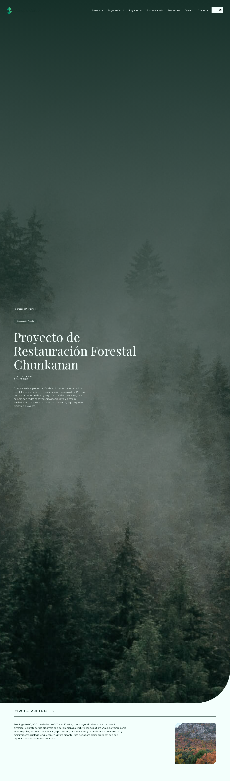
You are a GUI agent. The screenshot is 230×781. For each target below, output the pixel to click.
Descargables (174, 10)
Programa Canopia (116, 10)
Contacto (189, 10)
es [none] (214, 10)
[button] (98, 10)
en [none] (220, 10)
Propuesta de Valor (155, 10)
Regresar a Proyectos (25, 309)
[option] (220, 10)
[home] (24, 10)
